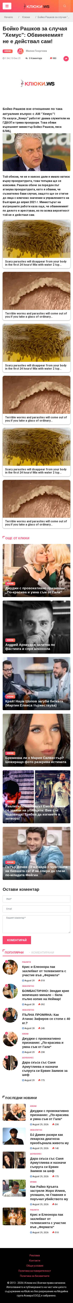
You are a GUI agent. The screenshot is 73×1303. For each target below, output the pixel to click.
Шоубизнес (27, 1058)
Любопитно (28, 986)
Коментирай (17, 940)
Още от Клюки (17, 538)
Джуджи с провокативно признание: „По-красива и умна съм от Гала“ (42, 1043)
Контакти (34, 1260)
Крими (33, 1182)
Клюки (26, 17)
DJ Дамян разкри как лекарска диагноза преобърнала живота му (49, 1139)
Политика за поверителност (34, 1270)
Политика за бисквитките (34, 1276)
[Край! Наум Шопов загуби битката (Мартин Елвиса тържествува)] (36, 683)
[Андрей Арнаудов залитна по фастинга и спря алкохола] (36, 627)
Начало (8, 17)
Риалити (26, 962)
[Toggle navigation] (7, 6)
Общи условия (34, 1265)
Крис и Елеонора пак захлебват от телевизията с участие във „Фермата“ (44, 971)
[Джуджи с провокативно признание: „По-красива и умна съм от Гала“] (36, 570)
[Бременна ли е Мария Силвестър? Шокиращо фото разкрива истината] (36, 740)
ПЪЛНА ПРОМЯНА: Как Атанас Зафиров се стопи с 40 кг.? (46, 1019)
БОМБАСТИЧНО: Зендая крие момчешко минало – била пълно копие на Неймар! (45, 995)
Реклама (35, 1255)
